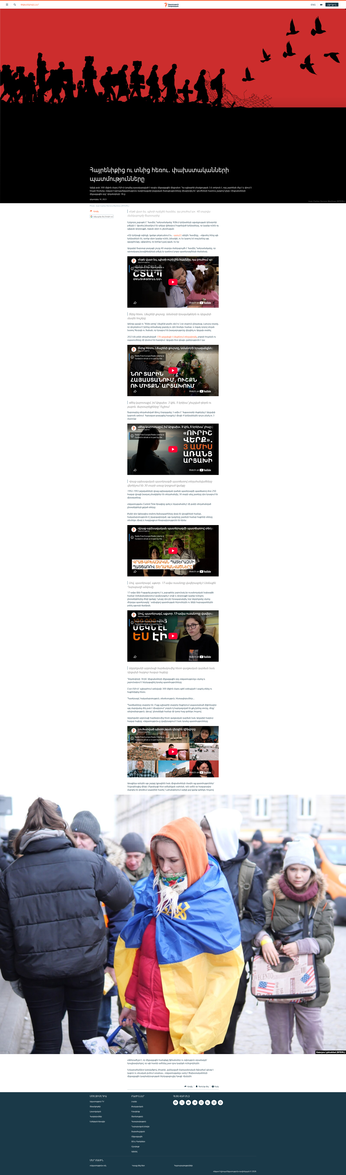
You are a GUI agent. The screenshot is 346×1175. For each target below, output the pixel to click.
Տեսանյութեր (95, 1106)
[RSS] (207, 1102)
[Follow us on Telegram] (194, 1102)
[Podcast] (214, 1102)
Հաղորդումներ (96, 1116)
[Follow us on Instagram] (201, 1102)
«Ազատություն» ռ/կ (98, 1165)
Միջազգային (136, 1136)
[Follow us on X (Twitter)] (181, 1102)
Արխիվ (134, 1151)
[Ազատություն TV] (321, 5)
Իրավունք (135, 1111)
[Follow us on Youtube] (188, 1102)
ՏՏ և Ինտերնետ (138, 1141)
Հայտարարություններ (183, 1165)
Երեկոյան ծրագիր (97, 1121)
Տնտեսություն (137, 1116)
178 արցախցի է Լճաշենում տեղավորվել (177, 336)
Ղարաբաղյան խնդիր (140, 1126)
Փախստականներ (30, 4)
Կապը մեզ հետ (138, 1165)
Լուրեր (134, 1101)
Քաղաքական (137, 1106)
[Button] (94, 211)
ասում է (178, 235)
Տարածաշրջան (138, 1131)
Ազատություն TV (97, 1101)
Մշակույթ (135, 1146)
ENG (313, 4)
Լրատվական (95, 1111)
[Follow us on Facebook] (175, 1102)
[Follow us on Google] (220, 1102)
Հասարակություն (138, 1121)
